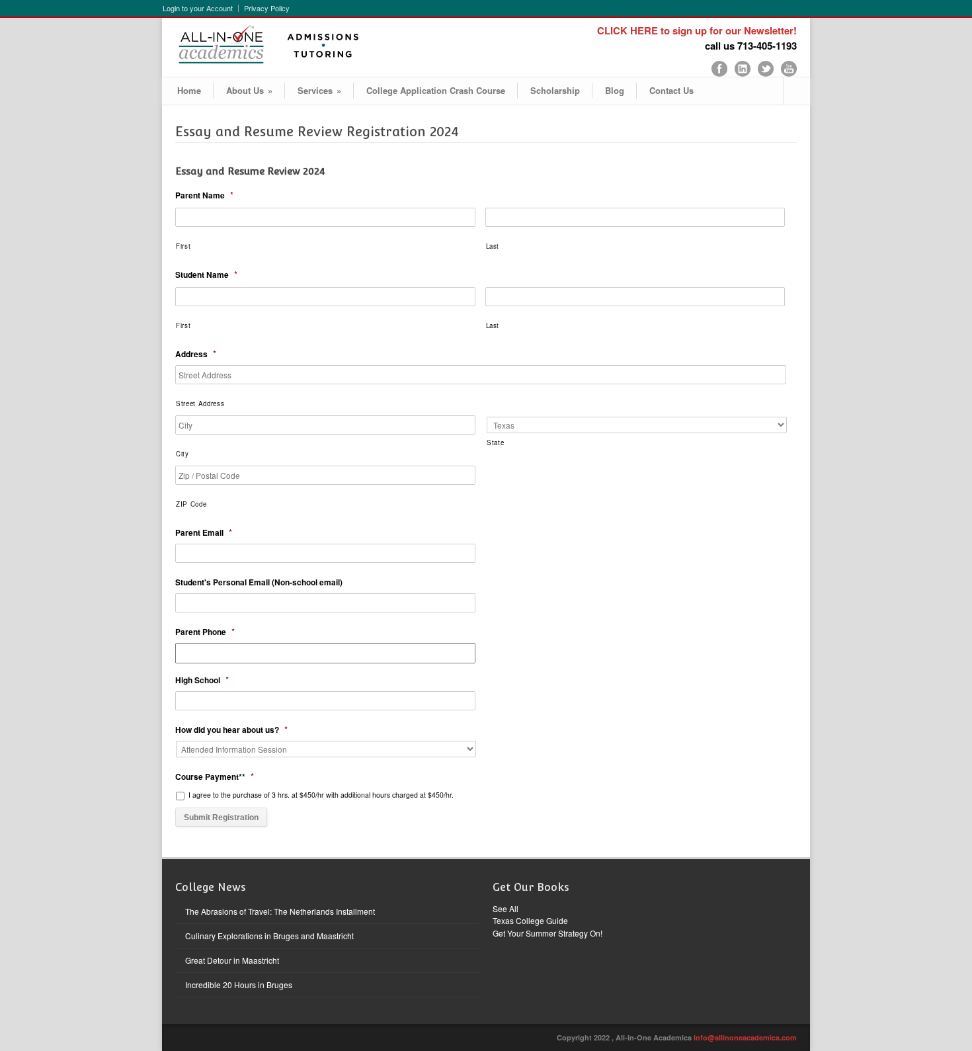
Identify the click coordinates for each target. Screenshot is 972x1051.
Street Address (200, 403)
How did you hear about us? (231, 730)
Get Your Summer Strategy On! (547, 933)
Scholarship (555, 90)
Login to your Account (198, 8)
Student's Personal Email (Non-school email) (259, 582)
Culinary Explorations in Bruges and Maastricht (269, 935)
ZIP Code (191, 504)
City (182, 453)
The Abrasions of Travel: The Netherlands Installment (280, 911)
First (183, 246)
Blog (614, 90)
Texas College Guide (530, 920)
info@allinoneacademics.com (745, 1037)
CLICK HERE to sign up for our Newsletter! (697, 30)
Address (195, 354)
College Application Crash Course (435, 90)
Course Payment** (214, 776)
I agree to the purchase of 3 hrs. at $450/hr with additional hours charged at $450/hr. (321, 795)
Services (319, 90)
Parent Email (203, 532)
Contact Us (671, 90)
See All (505, 908)
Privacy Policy (267, 8)
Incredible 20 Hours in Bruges (238, 984)
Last (493, 246)
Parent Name (204, 195)
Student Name (206, 274)
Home (189, 90)
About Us (249, 90)
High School (202, 680)
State (495, 442)
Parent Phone (205, 632)
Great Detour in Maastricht (232, 960)
